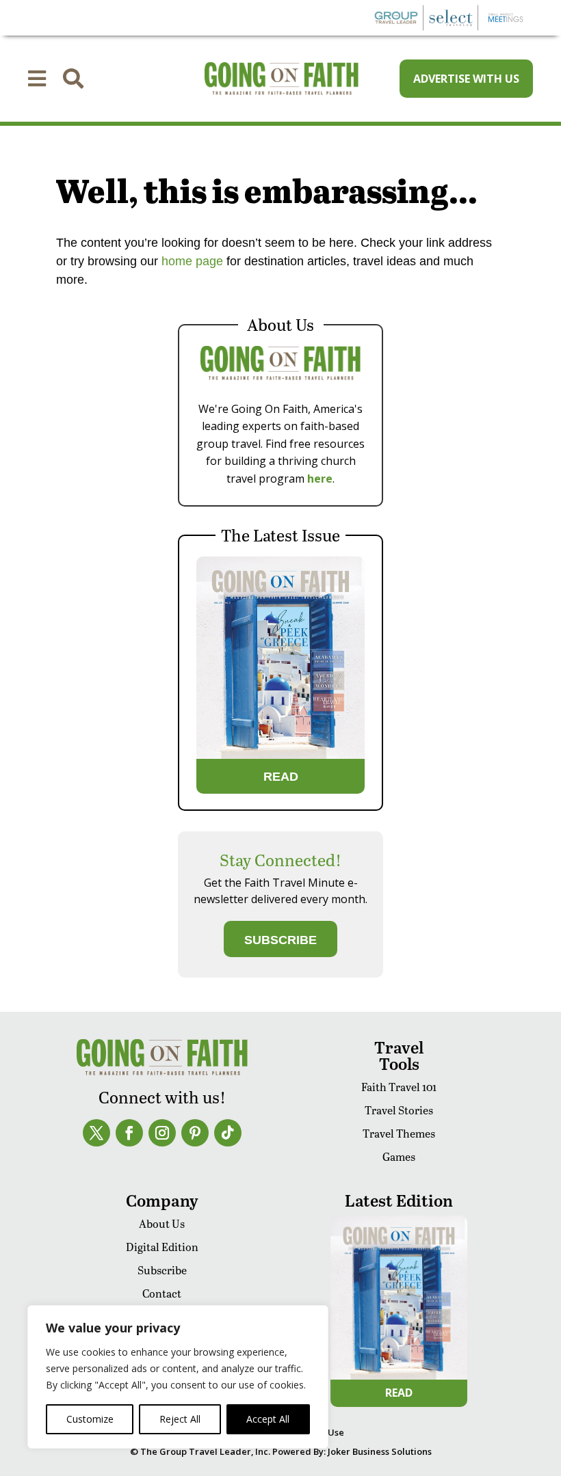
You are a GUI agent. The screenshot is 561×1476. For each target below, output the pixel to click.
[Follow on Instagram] (162, 1132)
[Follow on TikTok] (228, 1132)
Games (398, 1156)
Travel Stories (399, 1110)
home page (190, 261)
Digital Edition (162, 1246)
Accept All (267, 1418)
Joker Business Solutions (380, 1451)
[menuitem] (37, 78)
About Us (162, 1223)
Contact (161, 1293)
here (319, 478)
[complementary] (177, 1377)
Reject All (179, 1418)
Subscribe (162, 1270)
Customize (90, 1418)
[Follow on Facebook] (129, 1132)
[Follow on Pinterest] (195, 1132)
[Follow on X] (96, 1132)
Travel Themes (399, 1133)
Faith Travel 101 (398, 1086)
